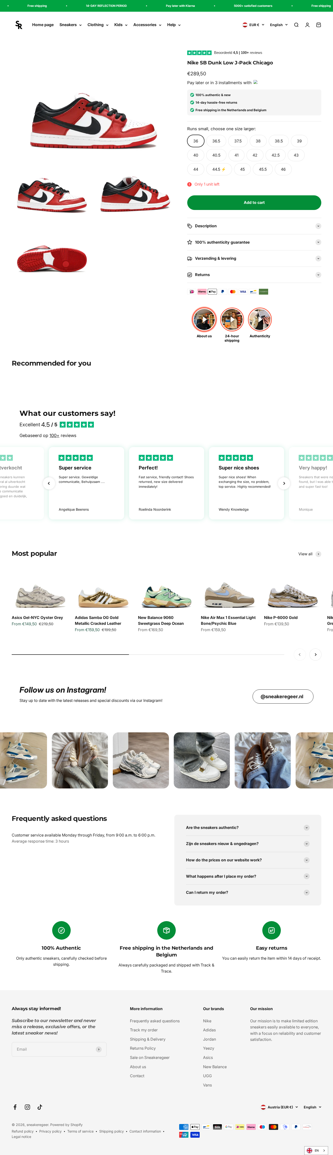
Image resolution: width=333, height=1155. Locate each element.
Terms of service (80, 1131)
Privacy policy (50, 1131)
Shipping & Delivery (148, 1039)
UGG (207, 1075)
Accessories (145, 24)
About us (138, 1066)
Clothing (96, 24)
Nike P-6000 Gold (281, 617)
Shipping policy (111, 1131)
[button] (49, 483)
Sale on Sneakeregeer (150, 1057)
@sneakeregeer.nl (282, 696)
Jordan (209, 1039)
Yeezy (208, 1048)
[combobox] (316, 1150)
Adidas (209, 1029)
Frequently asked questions (155, 1020)
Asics (208, 1057)
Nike (207, 1020)
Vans (207, 1085)
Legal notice (21, 1137)
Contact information (145, 1131)
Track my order (144, 1029)
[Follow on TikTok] (40, 1107)
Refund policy (23, 1131)
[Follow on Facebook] (15, 1107)
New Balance (215, 1066)
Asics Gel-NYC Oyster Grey (37, 617)
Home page (43, 24)
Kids (118, 24)
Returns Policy (143, 1048)
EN (317, 1150)
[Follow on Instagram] (27, 1107)
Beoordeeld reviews (238, 52)
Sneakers (68, 24)
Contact (137, 1075)
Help (171, 24)
